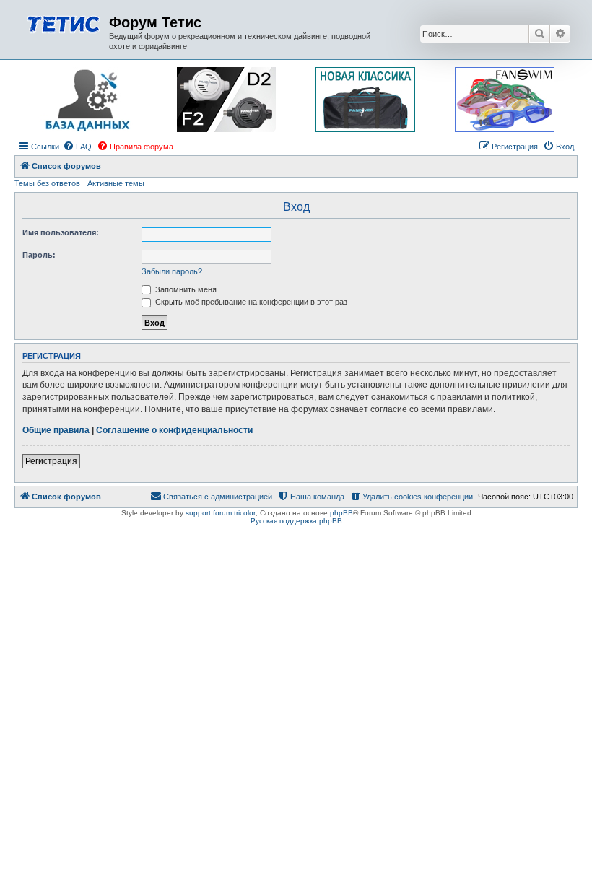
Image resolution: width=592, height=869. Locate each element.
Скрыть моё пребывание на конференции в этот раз (250, 301)
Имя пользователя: (60, 232)
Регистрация (51, 461)
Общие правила (56, 430)
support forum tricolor (221, 513)
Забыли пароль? (172, 271)
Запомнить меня (185, 289)
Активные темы (115, 183)
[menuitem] (77, 146)
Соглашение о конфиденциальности (174, 430)
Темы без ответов (47, 183)
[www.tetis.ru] (63, 23)
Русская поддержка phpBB (296, 521)
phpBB (341, 513)
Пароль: (39, 254)
